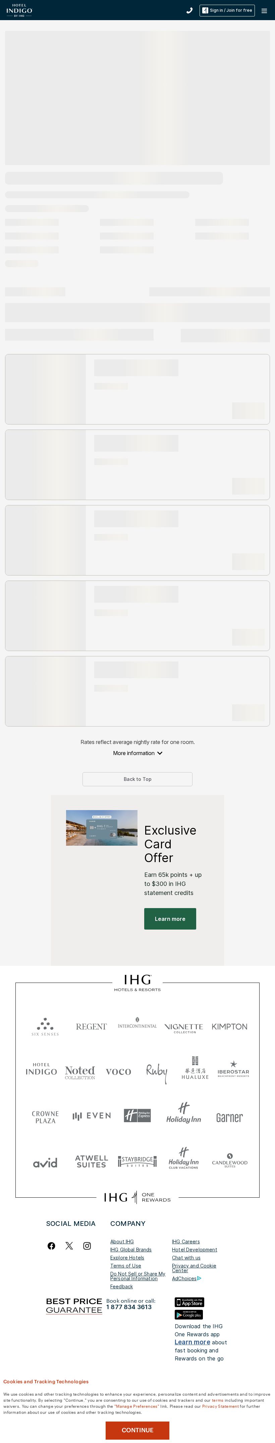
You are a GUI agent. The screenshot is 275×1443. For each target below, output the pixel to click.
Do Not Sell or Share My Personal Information (138, 1276)
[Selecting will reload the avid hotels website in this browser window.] (45, 1161)
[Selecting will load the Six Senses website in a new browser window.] (45, 1025)
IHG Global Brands (131, 1249)
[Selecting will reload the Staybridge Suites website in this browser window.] (137, 1161)
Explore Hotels (127, 1257)
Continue (138, 1430)
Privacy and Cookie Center (194, 1268)
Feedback (121, 1286)
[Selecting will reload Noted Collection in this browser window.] (80, 1070)
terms (218, 1400)
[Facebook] (53, 1245)
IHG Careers (186, 1241)
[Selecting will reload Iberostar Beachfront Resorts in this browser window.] (233, 1070)
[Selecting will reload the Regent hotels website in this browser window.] (91, 1025)
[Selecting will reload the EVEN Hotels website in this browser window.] (91, 1115)
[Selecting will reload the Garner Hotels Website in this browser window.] (229, 1115)
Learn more (192, 1342)
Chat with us (186, 1257)
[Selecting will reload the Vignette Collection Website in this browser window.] (183, 1025)
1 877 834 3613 (129, 1307)
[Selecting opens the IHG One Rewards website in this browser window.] (137, 1197)
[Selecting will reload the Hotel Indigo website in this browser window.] (41, 1070)
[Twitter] (69, 1245)
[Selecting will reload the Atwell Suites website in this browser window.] (91, 1161)
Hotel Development (194, 1249)
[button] (265, 10)
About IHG (122, 1241)
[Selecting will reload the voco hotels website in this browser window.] (118, 1070)
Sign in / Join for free (231, 10)
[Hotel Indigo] (20, 10)
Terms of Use (125, 1265)
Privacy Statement (220, 1406)
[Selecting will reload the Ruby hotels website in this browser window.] (156, 1070)
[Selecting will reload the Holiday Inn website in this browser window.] (183, 1115)
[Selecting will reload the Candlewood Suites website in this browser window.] (229, 1161)
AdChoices (184, 1278)
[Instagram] (87, 1245)
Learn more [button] (170, 919)
